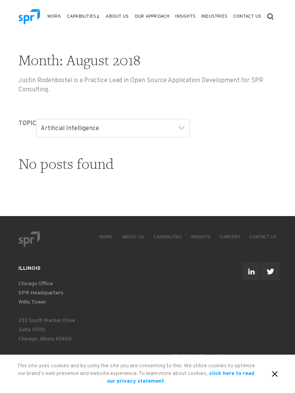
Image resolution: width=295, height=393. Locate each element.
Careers (230, 237)
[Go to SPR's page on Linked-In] (251, 271)
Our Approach (151, 16)
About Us (117, 16)
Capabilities (81, 16)
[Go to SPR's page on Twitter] (270, 271)
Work (54, 16)
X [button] (274, 372)
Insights (185, 16)
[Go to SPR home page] (29, 238)
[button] (270, 16)
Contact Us (247, 16)
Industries (214, 16)
